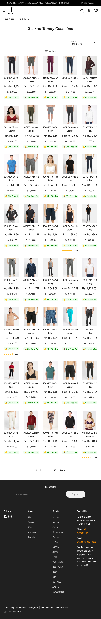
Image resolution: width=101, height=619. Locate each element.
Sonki (55, 576)
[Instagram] (10, 516)
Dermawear (57, 532)
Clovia (55, 527)
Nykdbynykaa (58, 591)
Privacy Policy (9, 607)
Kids (30, 527)
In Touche (56, 542)
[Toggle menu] (4, 11)
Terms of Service (47, 607)
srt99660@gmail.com (86, 541)
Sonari (55, 552)
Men (30, 517)
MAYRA (56, 547)
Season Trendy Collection (20, 19)
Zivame (55, 586)
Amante (55, 522)
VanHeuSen (57, 562)
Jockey (55, 517)
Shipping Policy (33, 607)
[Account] (89, 10)
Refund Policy (21, 607)
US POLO (56, 581)
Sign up (75, 494)
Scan (54, 572)
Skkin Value (57, 567)
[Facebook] (5, 516)
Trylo (54, 557)
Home (6, 19)
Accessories (33, 532)
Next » (62, 470)
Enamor (56, 537)
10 (55, 470)
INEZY (19, 612)
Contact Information (61, 607)
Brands (31, 537)
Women (31, 522)
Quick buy (11, 68)
